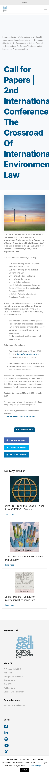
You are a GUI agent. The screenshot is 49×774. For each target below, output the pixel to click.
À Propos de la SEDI (12, 669)
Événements (9, 680)
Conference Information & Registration (19, 416)
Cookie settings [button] (34, 765)
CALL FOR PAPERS (24, 429)
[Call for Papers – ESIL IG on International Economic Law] (24, 582)
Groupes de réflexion (13, 676)
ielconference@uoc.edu (28, 354)
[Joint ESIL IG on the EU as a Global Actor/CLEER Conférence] (24, 489)
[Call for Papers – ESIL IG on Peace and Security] (24, 537)
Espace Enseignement (14, 692)
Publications (9, 688)
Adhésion (8, 673)
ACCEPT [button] (24, 770)
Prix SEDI (8, 684)
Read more (9, 514)
